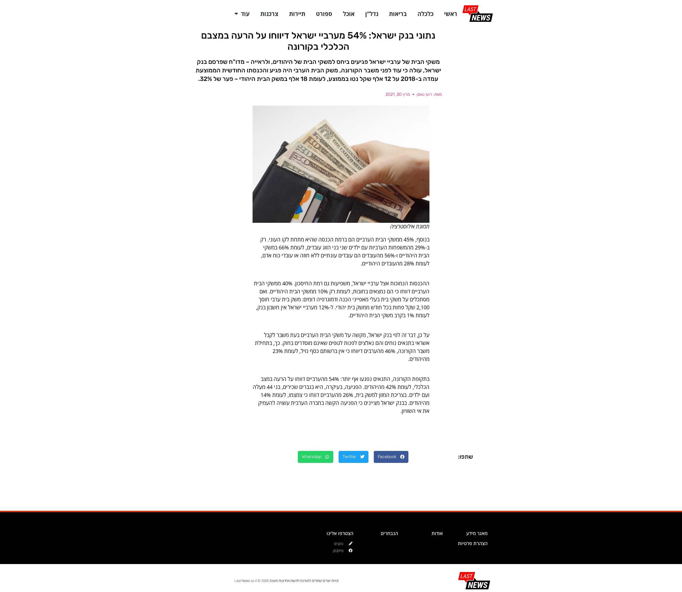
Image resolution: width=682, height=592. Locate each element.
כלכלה (425, 14)
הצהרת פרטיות (473, 543)
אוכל (349, 14)
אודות (437, 533)
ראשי (450, 14)
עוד (245, 14)
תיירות (297, 14)
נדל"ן (371, 14)
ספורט (324, 14)
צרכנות (269, 14)
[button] (391, 457)
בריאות (398, 14)
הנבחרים (389, 533)
